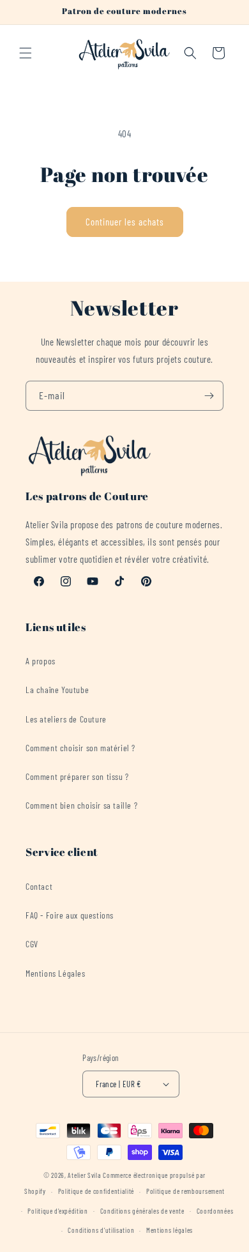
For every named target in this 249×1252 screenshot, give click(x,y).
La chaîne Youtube (57, 689)
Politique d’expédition (57, 1211)
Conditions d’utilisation (101, 1230)
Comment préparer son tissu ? (77, 776)
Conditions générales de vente (142, 1211)
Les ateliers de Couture (66, 719)
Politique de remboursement (185, 1191)
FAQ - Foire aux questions (70, 915)
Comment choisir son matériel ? (80, 747)
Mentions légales (169, 1230)
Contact (39, 886)
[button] (25, 53)
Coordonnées (215, 1211)
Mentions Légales (56, 973)
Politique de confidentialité (96, 1191)
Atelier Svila (84, 1175)
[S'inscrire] (209, 396)
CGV (32, 943)
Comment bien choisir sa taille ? (81, 805)
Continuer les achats (125, 221)
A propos (41, 660)
